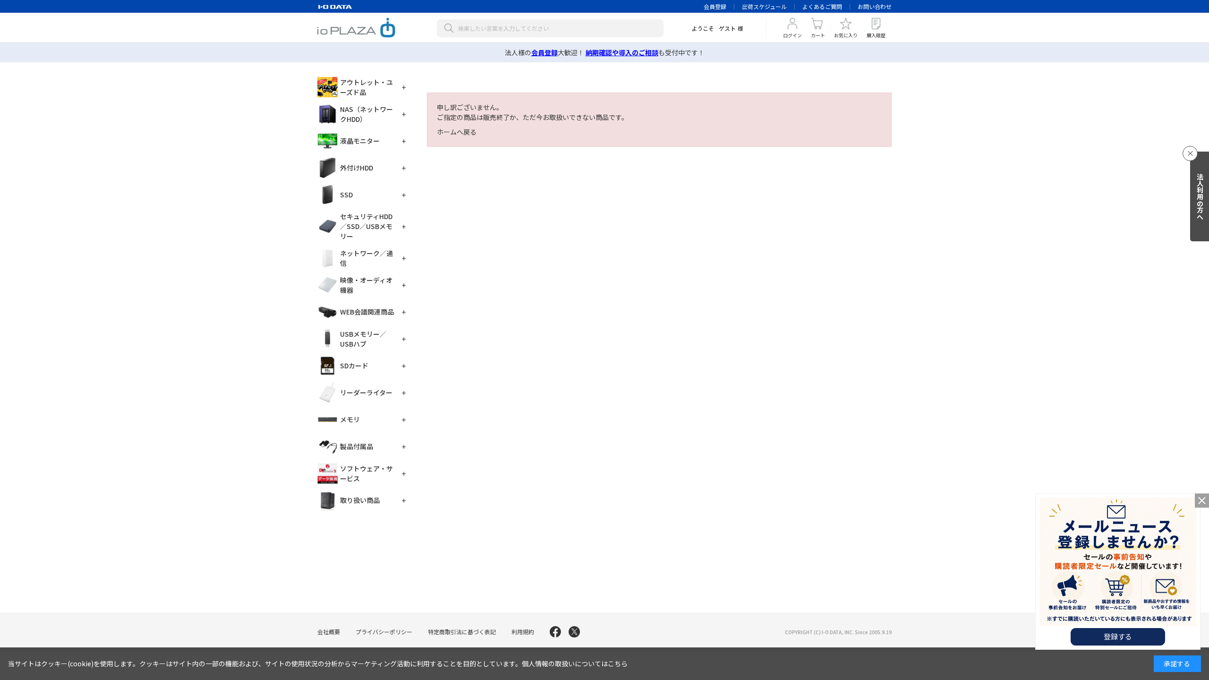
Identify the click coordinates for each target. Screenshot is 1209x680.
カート (818, 35)
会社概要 (328, 632)
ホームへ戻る (457, 131)
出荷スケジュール (764, 6)
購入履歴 (876, 35)
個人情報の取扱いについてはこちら (575, 663)
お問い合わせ (875, 6)
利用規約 (522, 632)
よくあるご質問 (822, 6)
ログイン (792, 35)
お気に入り (846, 35)
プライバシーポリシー (384, 632)
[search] (451, 28)
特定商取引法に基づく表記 (462, 632)
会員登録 (715, 6)
